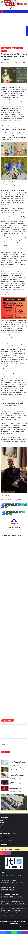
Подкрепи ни (3, 831)
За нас (1, 821)
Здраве (15, 887)
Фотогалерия (4, 913)
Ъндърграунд (4, 915)
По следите (21, 906)
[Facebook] (2, 505)
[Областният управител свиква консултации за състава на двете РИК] (4, 776)
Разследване (5, 908)
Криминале (4, 897)
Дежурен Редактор (6, 63)
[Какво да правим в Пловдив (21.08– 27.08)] (4, 770)
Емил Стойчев (5, 496)
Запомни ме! (5, 745)
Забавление (19, 885)
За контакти (3, 827)
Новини (4, 51)
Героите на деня (5, 883)
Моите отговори (5, 899)
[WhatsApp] (22, 505)
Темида (10, 911)
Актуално (4, 49)
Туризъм (17, 911)
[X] (14, 532)
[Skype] (15, 505)
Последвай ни (6, 853)
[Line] (5, 507)
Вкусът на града (5, 880)
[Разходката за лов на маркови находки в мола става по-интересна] (4, 789)
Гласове (15, 883)
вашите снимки (14, 915)
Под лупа (22, 904)
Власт (13, 880)
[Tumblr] (9, 505)
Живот (10, 885)
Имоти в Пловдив (5, 894)
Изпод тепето (17, 892)
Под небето (4, 906)
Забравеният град (6, 887)
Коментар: (4, 724)
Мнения (21, 897)
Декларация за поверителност (7, 833)
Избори (12, 890)
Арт (7, 45)
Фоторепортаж (14, 913)
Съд (3, 911)
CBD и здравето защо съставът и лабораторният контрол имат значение (18, 763)
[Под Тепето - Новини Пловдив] (14, 8)
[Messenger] (18, 505)
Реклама (2, 823)
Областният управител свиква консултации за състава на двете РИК (18, 776)
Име (2, 740)
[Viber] (2, 507)
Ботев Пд (3, 878)
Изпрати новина (4, 829)
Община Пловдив (5, 904)
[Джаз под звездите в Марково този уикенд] (4, 783)
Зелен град (4, 890)
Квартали (15, 894)
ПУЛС (14, 904)
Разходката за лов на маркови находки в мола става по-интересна (18, 789)
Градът (14, 49)
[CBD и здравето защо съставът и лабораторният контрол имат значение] (4, 763)
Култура (20, 49)
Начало (3, 45)
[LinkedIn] (5, 505)
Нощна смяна (5, 901)
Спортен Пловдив (22, 908)
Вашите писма (21, 878)
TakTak (1, 825)
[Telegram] (25, 505)
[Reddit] (12, 505)
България (11, 878)
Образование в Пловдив (17, 901)
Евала (3, 885)
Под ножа (13, 906)
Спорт (13, 908)
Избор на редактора (6, 892)
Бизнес (18, 876)
